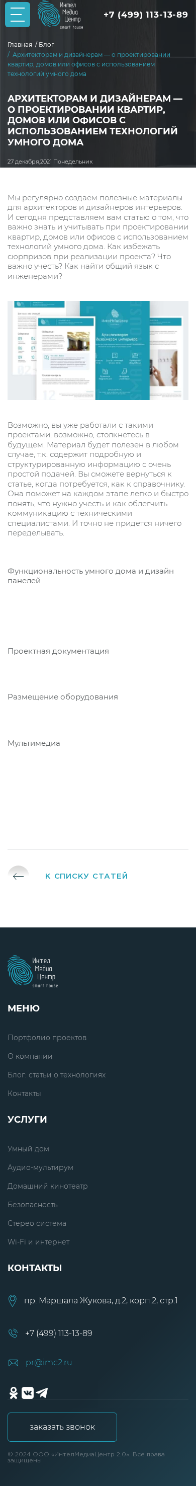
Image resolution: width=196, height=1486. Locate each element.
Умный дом (28, 1148)
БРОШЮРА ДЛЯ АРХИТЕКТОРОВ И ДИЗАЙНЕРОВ (98, 808)
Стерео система (37, 1223)
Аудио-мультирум (40, 1167)
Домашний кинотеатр (48, 1186)
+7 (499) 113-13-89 (146, 15)
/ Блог (46, 44)
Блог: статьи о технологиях (57, 1074)
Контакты (24, 1093)
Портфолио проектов (47, 1037)
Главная (21, 44)
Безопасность (33, 1204)
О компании (30, 1056)
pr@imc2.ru (49, 1363)
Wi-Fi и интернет (38, 1241)
